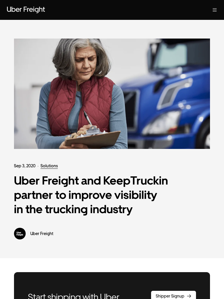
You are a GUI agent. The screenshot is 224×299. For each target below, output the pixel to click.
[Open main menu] (214, 10)
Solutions (49, 166)
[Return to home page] (26, 10)
